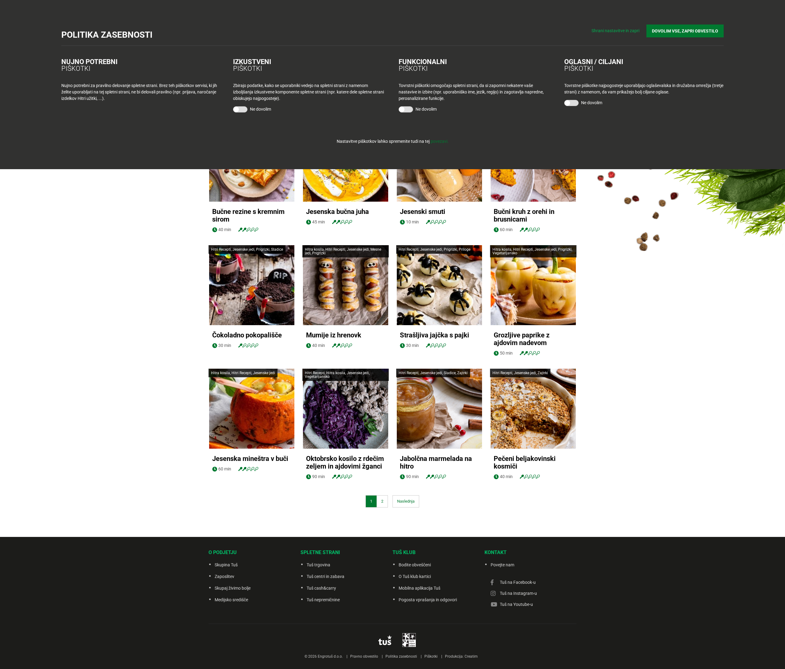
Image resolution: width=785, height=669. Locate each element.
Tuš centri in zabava (325, 576)
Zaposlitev (224, 576)
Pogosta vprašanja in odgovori (428, 599)
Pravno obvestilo (364, 656)
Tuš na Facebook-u (518, 582)
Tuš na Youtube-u (516, 604)
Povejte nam (502, 564)
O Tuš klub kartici (415, 576)
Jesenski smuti (422, 211)
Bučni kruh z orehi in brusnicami (524, 215)
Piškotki (431, 656)
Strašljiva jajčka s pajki (434, 335)
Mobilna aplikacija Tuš (419, 588)
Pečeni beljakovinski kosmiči (525, 462)
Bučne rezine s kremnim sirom (248, 215)
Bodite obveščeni (415, 564)
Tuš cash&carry (321, 588)
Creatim (471, 656)
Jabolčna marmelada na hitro (436, 462)
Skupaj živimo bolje (233, 588)
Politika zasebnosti (401, 656)
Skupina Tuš (226, 564)
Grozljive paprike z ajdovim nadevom (522, 339)
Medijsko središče (231, 599)
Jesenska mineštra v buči (250, 458)
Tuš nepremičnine (323, 599)
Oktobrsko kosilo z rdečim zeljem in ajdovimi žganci (345, 462)
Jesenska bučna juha (337, 211)
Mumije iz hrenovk (333, 335)
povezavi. (440, 141)
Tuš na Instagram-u (518, 593)
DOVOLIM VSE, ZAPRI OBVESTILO (685, 31)
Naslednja (406, 501)
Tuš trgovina (318, 564)
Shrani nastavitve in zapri (615, 30)
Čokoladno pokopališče (247, 335)
